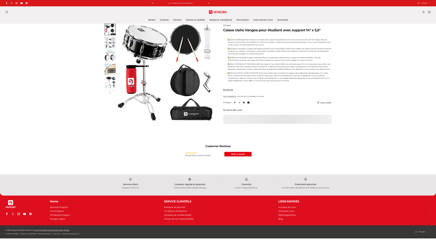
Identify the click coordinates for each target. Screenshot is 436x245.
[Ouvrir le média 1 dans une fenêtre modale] (165, 72)
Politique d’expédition (44, 234)
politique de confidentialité (177, 215)
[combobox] (424, 3)
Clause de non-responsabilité (178, 219)
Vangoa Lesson (57, 219)
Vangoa (227, 25)
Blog (280, 219)
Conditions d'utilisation (175, 211)
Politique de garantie (174, 207)
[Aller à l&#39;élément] (110, 29)
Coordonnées (56, 234)
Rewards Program (59, 207)
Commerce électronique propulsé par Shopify (51, 230)
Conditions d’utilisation (12, 234)
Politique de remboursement (70, 234)
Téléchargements (287, 215)
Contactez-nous (286, 211)
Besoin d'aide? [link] (326, 102)
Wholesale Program (60, 215)
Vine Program (57, 211)
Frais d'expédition (230, 96)
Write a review (238, 154)
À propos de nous (287, 207)
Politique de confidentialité (28, 234)
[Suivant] (208, 3)
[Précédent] (152, 3)
